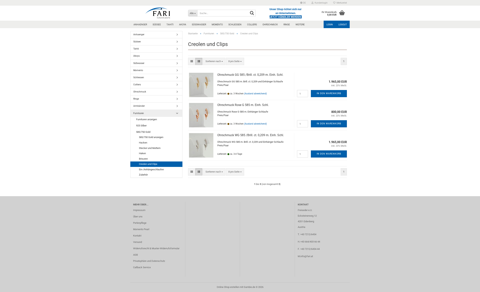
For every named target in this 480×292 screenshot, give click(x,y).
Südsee (157, 24)
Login (329, 24)
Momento (217, 24)
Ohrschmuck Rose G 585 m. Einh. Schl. (243, 105)
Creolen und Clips (148, 164)
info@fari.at (306, 256)
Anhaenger (140, 24)
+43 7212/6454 (308, 234)
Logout (342, 24)
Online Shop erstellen (228, 287)
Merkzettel (341, 3)
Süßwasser (199, 24)
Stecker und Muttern (149, 148)
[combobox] (214, 61)
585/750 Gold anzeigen (151, 137)
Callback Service (142, 267)
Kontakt (137, 235)
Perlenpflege (139, 222)
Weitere (300, 24)
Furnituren (138, 113)
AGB (135, 254)
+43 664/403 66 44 (310, 241)
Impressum (139, 210)
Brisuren (143, 158)
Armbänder (139, 106)
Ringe (287, 24)
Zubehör (143, 174)
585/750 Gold (143, 132)
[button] (303, 3)
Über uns (137, 216)
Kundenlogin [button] (321, 3)
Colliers (252, 24)
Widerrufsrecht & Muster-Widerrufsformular (156, 248)
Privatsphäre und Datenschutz (149, 261)
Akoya (182, 24)
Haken (142, 153)
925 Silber (141, 125)
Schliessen (235, 24)
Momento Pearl (141, 229)
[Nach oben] (469, 286)
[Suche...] (252, 13)
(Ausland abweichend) (255, 93)
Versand (137, 242)
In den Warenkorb (329, 93)
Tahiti (169, 24)
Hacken (143, 142)
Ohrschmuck (270, 24)
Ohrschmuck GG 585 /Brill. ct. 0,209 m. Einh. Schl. (250, 75)
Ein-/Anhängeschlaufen (151, 169)
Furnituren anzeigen (146, 119)
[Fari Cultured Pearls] (157, 13)
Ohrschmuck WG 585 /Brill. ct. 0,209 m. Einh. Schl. (250, 135)
